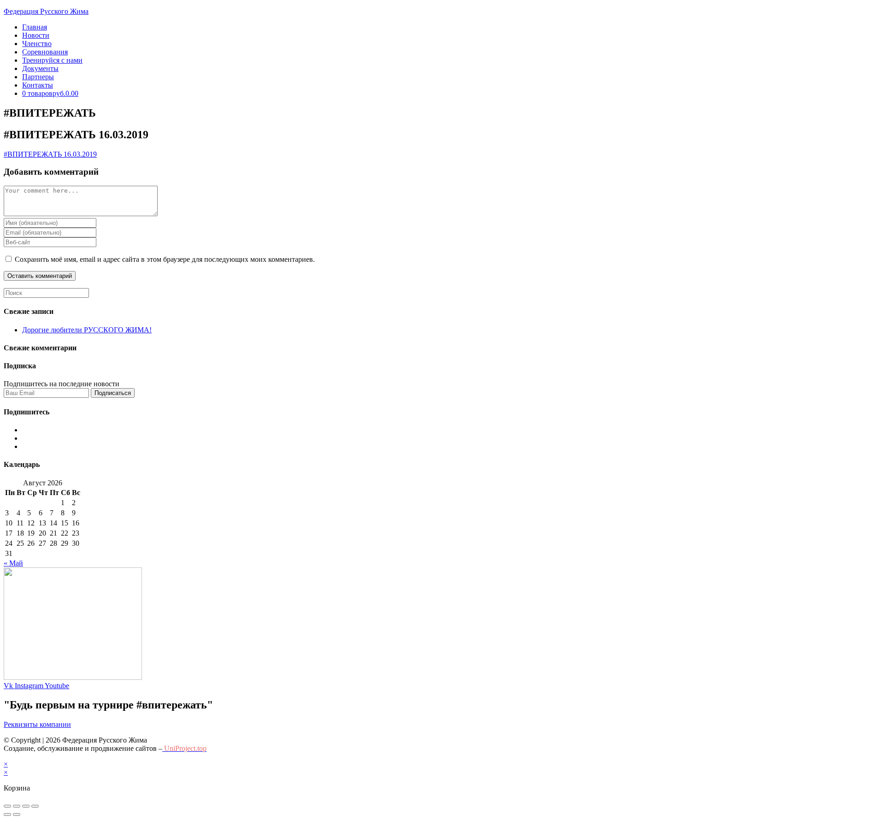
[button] (37, 724)
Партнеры (38, 77)
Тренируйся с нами (52, 60)
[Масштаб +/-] (35, 806)
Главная (34, 27)
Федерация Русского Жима (46, 11)
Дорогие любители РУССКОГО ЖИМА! (87, 330)
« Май (13, 563)
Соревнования (45, 52)
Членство (37, 43)
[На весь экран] (26, 806)
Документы (40, 68)
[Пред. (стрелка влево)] (7, 814)
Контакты (37, 85)
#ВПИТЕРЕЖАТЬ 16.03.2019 (50, 154)
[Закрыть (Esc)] (7, 806)
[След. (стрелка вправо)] (16, 814)
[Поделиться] (16, 806)
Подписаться (112, 392)
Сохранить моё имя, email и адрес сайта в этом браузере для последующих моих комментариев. (165, 259)
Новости (35, 35)
